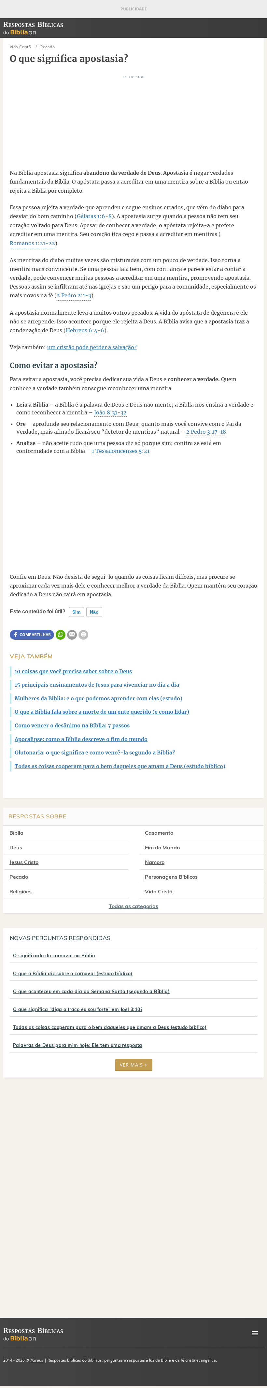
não (94, 612)
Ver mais (131, 1065)
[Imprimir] (83, 635)
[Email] (72, 635)
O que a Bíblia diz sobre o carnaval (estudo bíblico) (73, 974)
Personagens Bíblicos (171, 876)
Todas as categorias (133, 906)
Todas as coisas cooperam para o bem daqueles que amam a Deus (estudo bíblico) (109, 1027)
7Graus (36, 1360)
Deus (15, 847)
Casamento (159, 832)
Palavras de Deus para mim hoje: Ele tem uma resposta (77, 1045)
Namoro (154, 862)
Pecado (18, 876)
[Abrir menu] (255, 1333)
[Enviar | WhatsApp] (60, 635)
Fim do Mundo (162, 847)
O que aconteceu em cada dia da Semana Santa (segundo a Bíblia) (91, 991)
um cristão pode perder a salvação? (92, 347)
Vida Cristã (159, 891)
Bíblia (16, 832)
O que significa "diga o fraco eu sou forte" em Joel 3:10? (77, 1009)
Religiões (20, 891)
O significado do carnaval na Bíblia (54, 956)
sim (76, 612)
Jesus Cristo (23, 862)
